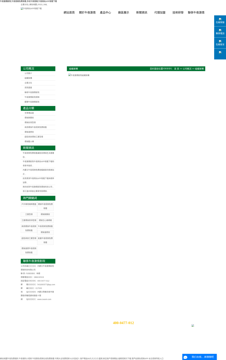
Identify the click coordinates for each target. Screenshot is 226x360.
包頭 (31, 353)
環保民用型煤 (30, 122)
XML (45, 5)
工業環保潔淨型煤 (29, 220)
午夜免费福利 (12, 359)
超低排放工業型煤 (29, 238)
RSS (40, 5)
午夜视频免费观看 (45, 226)
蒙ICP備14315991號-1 (126, 350)
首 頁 (176, 68)
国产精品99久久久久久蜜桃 (91, 359)
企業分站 (24, 5)
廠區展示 (123, 12)
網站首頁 (69, 12)
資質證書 (28, 88)
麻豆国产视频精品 (110, 359)
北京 (37, 356)
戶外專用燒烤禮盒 (29, 204)
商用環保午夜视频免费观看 (36, 127)
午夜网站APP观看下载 (155, 350)
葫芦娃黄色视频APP (140, 359)
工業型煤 (29, 214)
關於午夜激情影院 (87, 15)
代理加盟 (159, 12)
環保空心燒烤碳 (45, 220)
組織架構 (28, 78)
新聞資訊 (141, 12)
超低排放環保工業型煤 (34, 137)
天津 (41, 356)
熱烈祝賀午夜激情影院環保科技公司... (38, 187)
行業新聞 (55, 326)
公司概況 (187, 68)
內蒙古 (36, 353)
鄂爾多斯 (43, 353)
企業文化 (28, 83)
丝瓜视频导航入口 (156, 359)
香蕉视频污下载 (124, 359)
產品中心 (105, 12)
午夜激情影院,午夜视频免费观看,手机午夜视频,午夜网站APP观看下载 (28, 1)
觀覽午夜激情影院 (32, 102)
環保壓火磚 (29, 142)
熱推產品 (30, 351)
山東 (33, 356)
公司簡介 (28, 73)
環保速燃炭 (29, 132)
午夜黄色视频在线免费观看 (43, 359)
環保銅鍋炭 (29, 118)
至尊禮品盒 (29, 113)
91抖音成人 (75, 359)
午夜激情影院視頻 (32, 97)
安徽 (45, 356)
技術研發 (178, 12)
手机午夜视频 (170, 350)
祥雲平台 (122, 354)
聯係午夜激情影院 (196, 15)
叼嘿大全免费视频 (62, 359)
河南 (50, 356)
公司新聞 (55, 322)
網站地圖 (33, 5)
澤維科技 (145, 354)
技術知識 (55, 329)
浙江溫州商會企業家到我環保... (35, 191)
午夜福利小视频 (25, 359)
